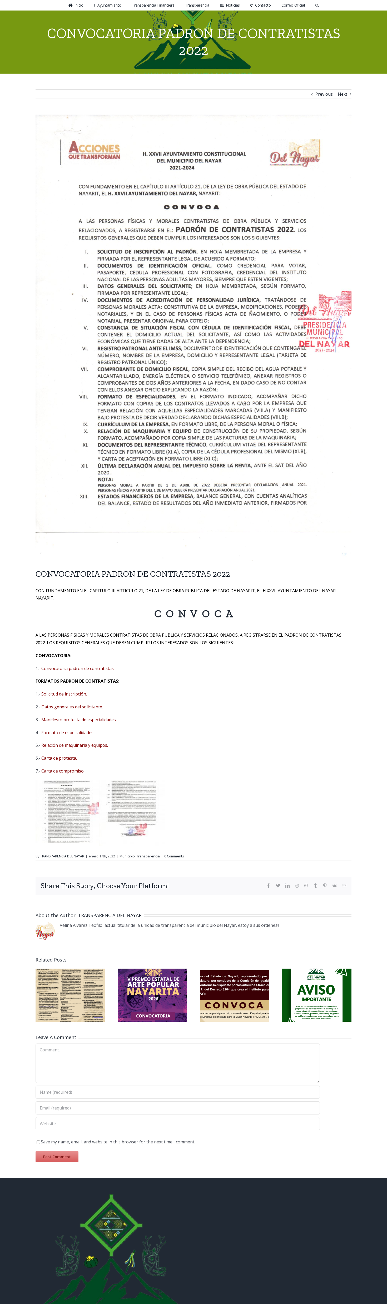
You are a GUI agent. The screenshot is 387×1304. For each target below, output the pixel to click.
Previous (324, 94)
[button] (300, 5)
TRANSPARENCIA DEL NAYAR (62, 856)
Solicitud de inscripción (63, 694)
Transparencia (148, 856)
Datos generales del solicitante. (72, 707)
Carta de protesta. (58, 758)
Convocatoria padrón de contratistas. (78, 668)
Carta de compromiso (62, 771)
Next (342, 94)
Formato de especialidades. (67, 732)
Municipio (127, 856)
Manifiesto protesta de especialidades (78, 720)
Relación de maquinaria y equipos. (74, 745)
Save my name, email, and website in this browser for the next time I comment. (118, 1142)
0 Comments (174, 856)
